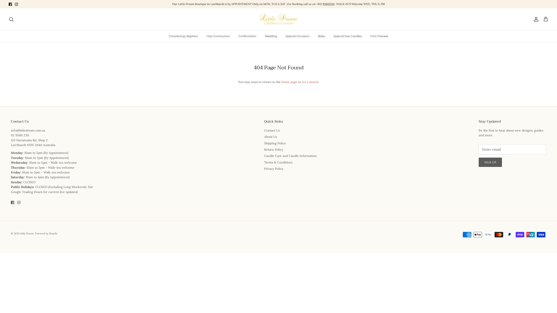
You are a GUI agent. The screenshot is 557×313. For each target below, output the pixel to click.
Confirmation (247, 36)
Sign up (490, 162)
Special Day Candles (348, 36)
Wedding (271, 36)
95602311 (329, 4)
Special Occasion (297, 36)
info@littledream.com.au (28, 130)
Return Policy (273, 150)
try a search (310, 82)
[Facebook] (10, 4)
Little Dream (27, 233)
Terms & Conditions (278, 162)
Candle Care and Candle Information (290, 156)
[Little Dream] (279, 19)
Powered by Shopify (46, 233)
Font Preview (379, 36)
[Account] (535, 19)
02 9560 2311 (20, 135)
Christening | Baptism (183, 36)
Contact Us (272, 130)
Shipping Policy (275, 143)
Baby (321, 36)
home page (289, 82)
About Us (270, 137)
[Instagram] (16, 4)
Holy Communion (218, 36)
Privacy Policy (273, 169)
